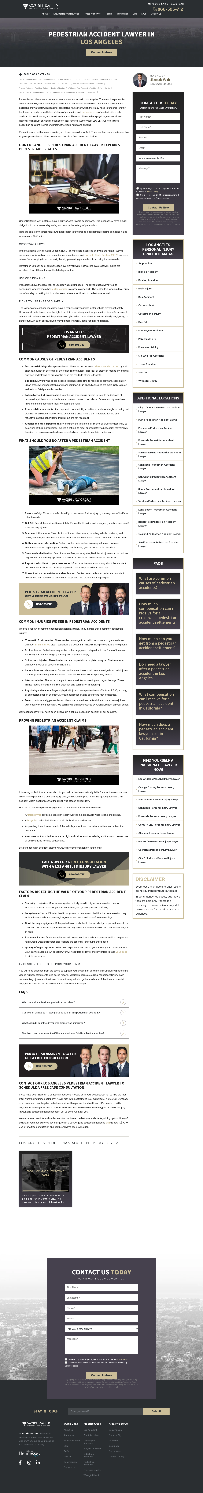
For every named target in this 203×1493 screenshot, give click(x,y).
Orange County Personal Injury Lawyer (156, 789)
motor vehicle (59, 289)
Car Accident (146, 305)
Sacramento (115, 1451)
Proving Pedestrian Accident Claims (33, 88)
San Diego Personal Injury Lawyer (157, 807)
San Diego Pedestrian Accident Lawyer (156, 466)
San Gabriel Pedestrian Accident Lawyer (157, 478)
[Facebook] (20, 1462)
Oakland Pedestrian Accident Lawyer (159, 533)
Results (109, 13)
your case (121, 951)
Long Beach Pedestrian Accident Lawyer (157, 511)
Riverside (113, 1440)
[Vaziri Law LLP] (40, 6)
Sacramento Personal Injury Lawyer (159, 799)
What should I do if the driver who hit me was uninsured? (53, 1022)
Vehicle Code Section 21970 (101, 255)
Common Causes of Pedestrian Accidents (100, 79)
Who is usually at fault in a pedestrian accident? (48, 1002)
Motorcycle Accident (150, 330)
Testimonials (122, 13)
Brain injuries (42, 644)
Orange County (116, 1456)
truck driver (34, 814)
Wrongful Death (147, 380)
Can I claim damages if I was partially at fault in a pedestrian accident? (61, 1012)
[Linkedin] (38, 1462)
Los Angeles (115, 1429)
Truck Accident (147, 364)
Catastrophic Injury (149, 313)
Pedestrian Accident (89, 1463)
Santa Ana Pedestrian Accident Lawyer (156, 491)
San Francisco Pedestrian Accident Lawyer (158, 544)
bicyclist (32, 820)
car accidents (90, 112)
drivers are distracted (106, 366)
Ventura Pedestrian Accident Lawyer (159, 501)
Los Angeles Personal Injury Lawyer (159, 778)
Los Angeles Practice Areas (66, 13)
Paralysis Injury (147, 338)
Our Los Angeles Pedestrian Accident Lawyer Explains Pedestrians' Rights (49, 79)
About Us (68, 1429)
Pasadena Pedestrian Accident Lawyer (156, 430)
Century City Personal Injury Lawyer (159, 824)
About (44, 13)
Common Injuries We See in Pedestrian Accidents (82, 84)
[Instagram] (29, 1462)
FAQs (143, 13)
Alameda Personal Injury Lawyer (157, 833)
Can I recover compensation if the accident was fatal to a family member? (63, 1033)
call (108, 1122)
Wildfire (143, 372)
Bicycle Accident (148, 271)
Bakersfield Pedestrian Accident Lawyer (157, 523)
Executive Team (72, 1440)
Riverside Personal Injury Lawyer (157, 816)
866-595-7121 (171, 9)
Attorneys (69, 1435)
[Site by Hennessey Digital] (30, 1454)
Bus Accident (146, 297)
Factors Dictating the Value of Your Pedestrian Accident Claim (76, 88)
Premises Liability (148, 347)
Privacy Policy (152, 192)
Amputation (145, 263)
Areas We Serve (92, 13)
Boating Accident (148, 280)
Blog (135, 13)
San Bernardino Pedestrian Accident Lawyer (159, 454)
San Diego (114, 1446)
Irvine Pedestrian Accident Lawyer (158, 419)
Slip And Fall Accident (151, 355)
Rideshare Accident (89, 1455)
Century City (115, 1435)
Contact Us (156, 13)
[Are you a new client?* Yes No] (158, 158)
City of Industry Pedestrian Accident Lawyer (159, 409)
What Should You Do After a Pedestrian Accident (39, 84)
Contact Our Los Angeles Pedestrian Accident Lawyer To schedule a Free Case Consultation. (57, 92)
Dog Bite (143, 322)
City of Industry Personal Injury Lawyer (156, 860)
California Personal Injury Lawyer (157, 849)
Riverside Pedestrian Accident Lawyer (156, 442)
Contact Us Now (101, 52)
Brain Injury (145, 288)
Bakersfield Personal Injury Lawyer (158, 841)
